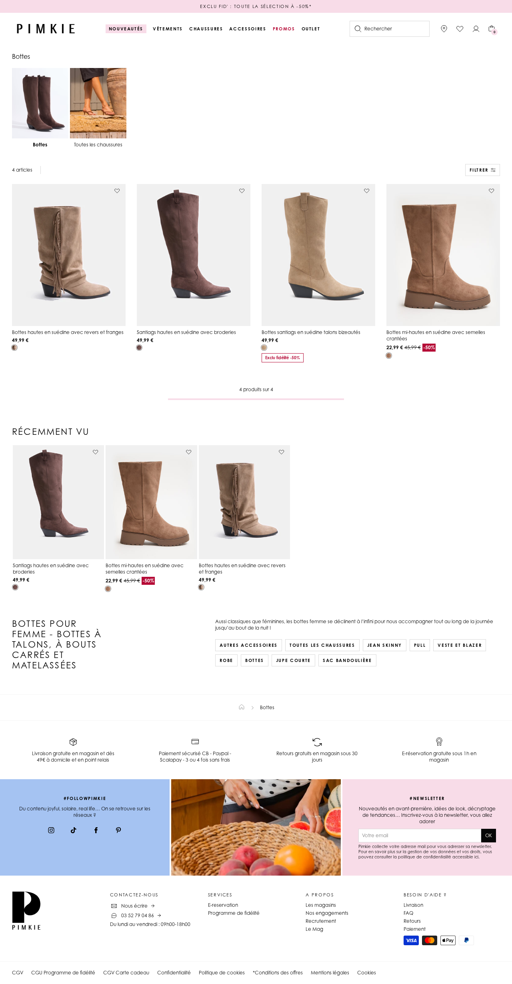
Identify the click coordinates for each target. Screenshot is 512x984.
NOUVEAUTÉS (126, 29)
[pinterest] (118, 831)
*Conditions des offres (278, 973)
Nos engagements (327, 913)
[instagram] (51, 831)
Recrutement (321, 921)
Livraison (413, 905)
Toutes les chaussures (322, 645)
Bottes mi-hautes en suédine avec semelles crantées (435, 335)
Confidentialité (174, 973)
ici (476, 856)
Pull (420, 645)
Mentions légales (330, 973)
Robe (226, 660)
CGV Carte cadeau (126, 973)
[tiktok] (73, 831)
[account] (476, 29)
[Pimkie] (46, 29)
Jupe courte (293, 660)
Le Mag (314, 929)
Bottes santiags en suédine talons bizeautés (311, 332)
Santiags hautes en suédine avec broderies (186, 332)
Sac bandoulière (347, 660)
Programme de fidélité (234, 913)
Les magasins (321, 905)
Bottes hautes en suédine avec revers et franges (68, 332)
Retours (412, 921)
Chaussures (206, 29)
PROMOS (284, 29)
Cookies (366, 973)
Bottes (254, 660)
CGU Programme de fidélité (63, 973)
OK (488, 835)
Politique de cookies (222, 973)
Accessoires (247, 29)
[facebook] (96, 831)
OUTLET (311, 29)
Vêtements (168, 29)
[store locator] (444, 29)
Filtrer (479, 170)
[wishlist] (460, 29)
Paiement (415, 929)
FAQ (408, 913)
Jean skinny (384, 645)
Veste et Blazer (460, 645)
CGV (17, 973)
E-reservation (223, 905)
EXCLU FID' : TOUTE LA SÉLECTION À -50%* (256, 6)
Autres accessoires (249, 645)
